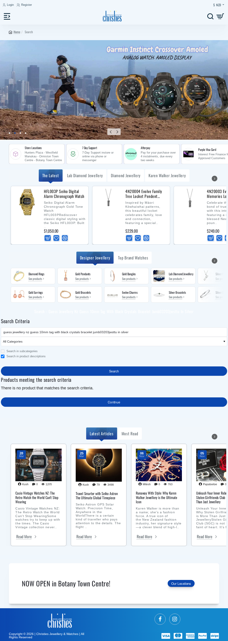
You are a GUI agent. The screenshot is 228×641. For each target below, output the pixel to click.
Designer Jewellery (95, 258)
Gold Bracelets (83, 292)
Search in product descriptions (26, 356)
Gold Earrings (35, 292)
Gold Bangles (129, 274)
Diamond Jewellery (125, 175)
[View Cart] (220, 16)
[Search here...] (210, 16)
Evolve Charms (130, 292)
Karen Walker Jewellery (167, 175)
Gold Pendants (82, 274)
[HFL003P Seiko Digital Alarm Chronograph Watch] (27, 202)
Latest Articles (102, 433)
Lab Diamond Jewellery (85, 175)
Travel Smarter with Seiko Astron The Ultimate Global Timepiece (97, 495)
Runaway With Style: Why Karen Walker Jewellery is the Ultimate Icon (156, 497)
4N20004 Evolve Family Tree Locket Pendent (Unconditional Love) (143, 194)
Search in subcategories (22, 351)
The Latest (50, 175)
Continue (114, 402)
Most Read (130, 433)
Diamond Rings (36, 274)
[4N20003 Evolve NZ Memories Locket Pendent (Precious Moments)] (190, 202)
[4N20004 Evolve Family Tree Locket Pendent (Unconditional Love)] (108, 202)
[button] (110, 131)
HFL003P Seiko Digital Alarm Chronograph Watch (64, 194)
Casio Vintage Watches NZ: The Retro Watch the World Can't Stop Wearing (36, 497)
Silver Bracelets (177, 292)
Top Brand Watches (133, 258)
